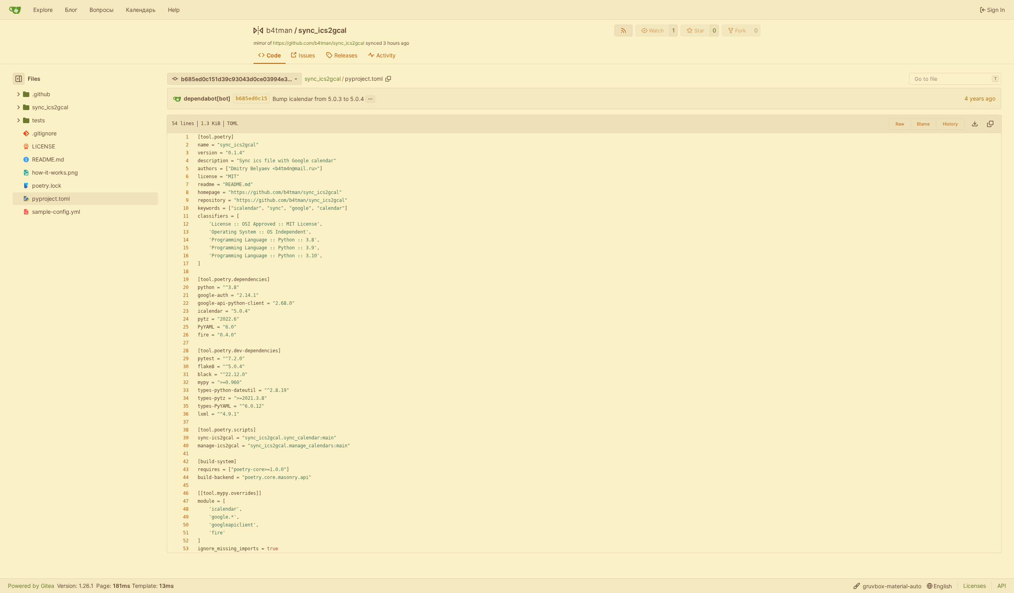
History (950, 124)
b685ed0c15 (251, 98)
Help (174, 9)
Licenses (974, 585)
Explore (43, 9)
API (1001, 585)
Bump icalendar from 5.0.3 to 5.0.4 (318, 98)
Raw (900, 124)
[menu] (887, 586)
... (370, 98)
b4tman (279, 30)
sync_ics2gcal (322, 30)
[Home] (15, 10)
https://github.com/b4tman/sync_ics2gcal (318, 43)
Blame (923, 124)
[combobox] (955, 79)
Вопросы (102, 9)
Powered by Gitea (31, 585)
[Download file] (974, 124)
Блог (71, 9)
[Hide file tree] (19, 79)
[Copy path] (388, 79)
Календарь (141, 9)
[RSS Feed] (623, 30)
